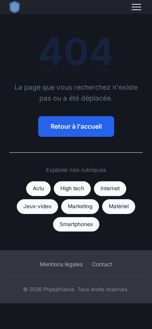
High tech (72, 188)
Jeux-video (37, 206)
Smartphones (76, 224)
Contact (102, 264)
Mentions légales (61, 264)
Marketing (80, 206)
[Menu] (136, 7)
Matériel (119, 206)
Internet (110, 188)
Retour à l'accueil (76, 126)
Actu (38, 188)
